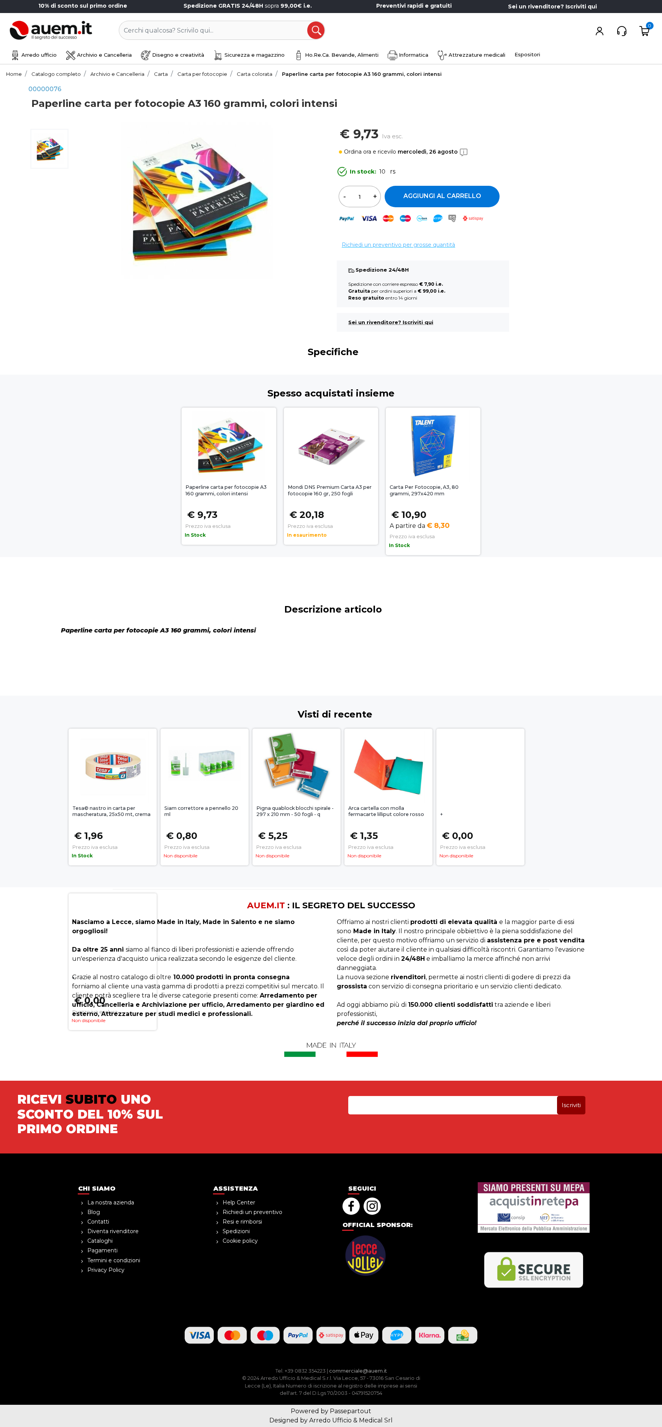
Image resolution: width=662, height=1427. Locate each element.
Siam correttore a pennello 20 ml (201, 811)
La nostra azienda (110, 1202)
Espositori (527, 54)
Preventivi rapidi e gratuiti (414, 5)
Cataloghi (100, 1240)
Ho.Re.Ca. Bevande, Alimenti (341, 55)
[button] (316, 30)
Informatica (412, 55)
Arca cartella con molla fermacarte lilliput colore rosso (386, 811)
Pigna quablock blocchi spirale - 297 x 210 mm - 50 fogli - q (295, 811)
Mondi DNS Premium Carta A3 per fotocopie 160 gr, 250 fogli (330, 490)
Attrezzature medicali (476, 55)
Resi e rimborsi (242, 1221)
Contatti (98, 1221)
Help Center (239, 1202)
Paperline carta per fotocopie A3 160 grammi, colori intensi (226, 490)
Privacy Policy (106, 1269)
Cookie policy (240, 1240)
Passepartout (350, 1411)
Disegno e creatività (177, 55)
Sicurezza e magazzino (254, 55)
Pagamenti (102, 1250)
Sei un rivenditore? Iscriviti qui (552, 6)
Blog (93, 1212)
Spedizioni (236, 1231)
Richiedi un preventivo (252, 1212)
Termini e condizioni (113, 1260)
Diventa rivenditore (113, 1231)
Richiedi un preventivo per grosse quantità (398, 244)
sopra (248, 5)
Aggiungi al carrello (442, 196)
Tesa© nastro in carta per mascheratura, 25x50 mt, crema (111, 811)
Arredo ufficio (38, 55)
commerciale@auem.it (358, 1371)
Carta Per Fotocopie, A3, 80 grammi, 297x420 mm (424, 490)
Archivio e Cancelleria (103, 55)
